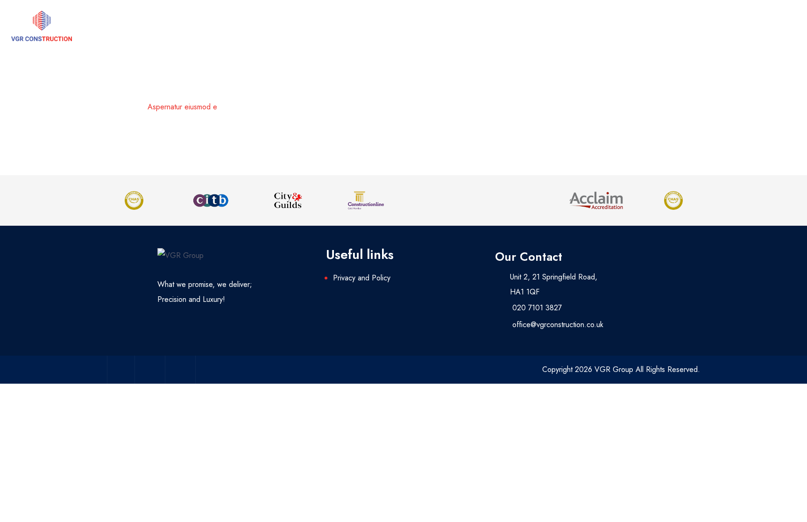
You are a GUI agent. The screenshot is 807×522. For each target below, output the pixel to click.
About (508, 26)
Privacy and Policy (361, 277)
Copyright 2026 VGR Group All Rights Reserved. (621, 369)
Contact (777, 26)
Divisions (575, 26)
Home (126, 106)
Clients (711, 26)
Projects (644, 26)
